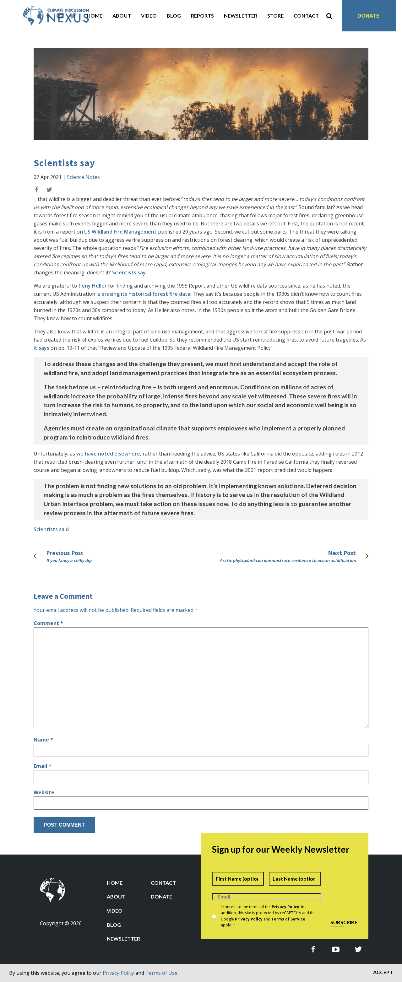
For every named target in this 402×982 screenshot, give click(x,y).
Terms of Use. (161, 972)
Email (43, 766)
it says (41, 347)
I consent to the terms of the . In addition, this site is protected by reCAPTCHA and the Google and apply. (268, 916)
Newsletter (240, 16)
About (121, 16)
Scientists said (51, 529)
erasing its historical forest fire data (145, 293)
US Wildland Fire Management (120, 231)
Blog (174, 16)
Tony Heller (92, 285)
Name (43, 739)
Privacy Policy (118, 972)
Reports (202, 16)
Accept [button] (383, 972)
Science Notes (83, 177)
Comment (48, 623)
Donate (368, 16)
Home (94, 16)
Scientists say (129, 272)
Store (275, 16)
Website (44, 792)
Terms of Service (288, 919)
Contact (306, 16)
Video (149, 16)
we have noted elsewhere (108, 453)
